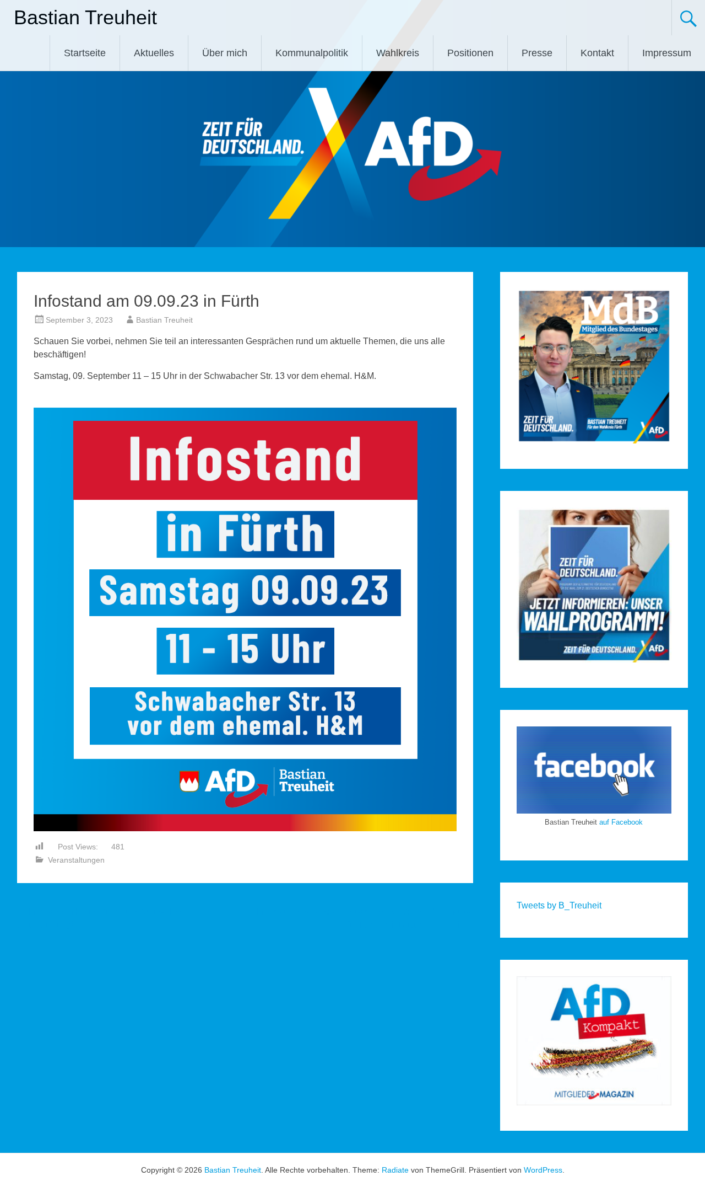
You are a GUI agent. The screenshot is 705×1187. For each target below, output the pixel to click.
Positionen (470, 52)
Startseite (85, 52)
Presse (537, 52)
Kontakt (597, 52)
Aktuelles (154, 52)
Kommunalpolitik (311, 52)
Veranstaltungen (76, 860)
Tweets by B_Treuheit (559, 905)
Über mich (224, 52)
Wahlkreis (397, 52)
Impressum (666, 52)
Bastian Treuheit (85, 17)
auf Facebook (621, 822)
